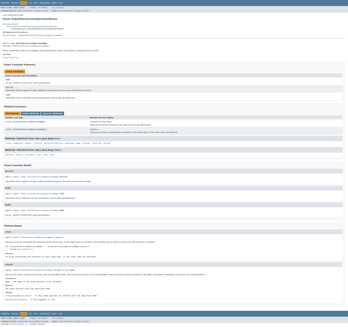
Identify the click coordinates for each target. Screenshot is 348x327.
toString (96, 143)
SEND (8, 95)
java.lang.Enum (14, 26)
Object (58, 150)
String (102, 122)
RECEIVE (9, 87)
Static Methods (31, 113)
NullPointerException (16, 300)
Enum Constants (25, 11)
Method (44, 11)
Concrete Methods (52, 113)
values (93, 129)
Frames (33, 8)
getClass (9, 155)
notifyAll (30, 155)
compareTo (18, 143)
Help (61, 3)
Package (15, 3)
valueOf (94, 122)
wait (39, 155)
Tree (36, 3)
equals (28, 143)
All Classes (58, 8)
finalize (38, 143)
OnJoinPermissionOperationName (39, 26)
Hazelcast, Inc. (23, 324)
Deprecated (44, 3)
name (78, 143)
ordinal (86, 143)
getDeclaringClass (53, 143)
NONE (8, 80)
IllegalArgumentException (18, 296)
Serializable (9, 35)
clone (8, 143)
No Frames (43, 8)
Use (30, 3)
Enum (13, 46)
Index (54, 3)
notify (19, 155)
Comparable (23, 35)
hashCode (69, 143)
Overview (5, 3)
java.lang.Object (10, 24)
